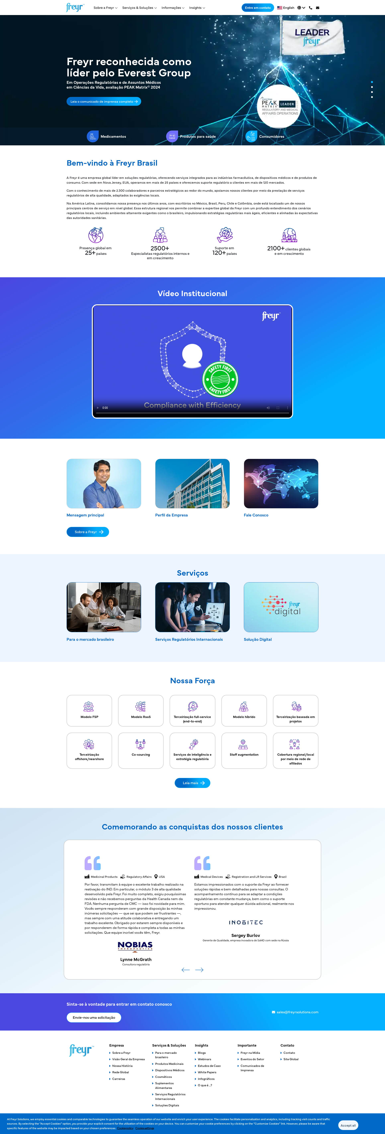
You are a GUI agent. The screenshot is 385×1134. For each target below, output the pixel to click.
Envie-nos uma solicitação (94, 1017)
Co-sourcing (141, 754)
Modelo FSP (89, 716)
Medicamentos (113, 136)
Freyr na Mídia (250, 1052)
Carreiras (118, 1078)
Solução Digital (258, 639)
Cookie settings (144, 1128)
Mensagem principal (85, 514)
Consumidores (271, 136)
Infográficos (206, 1078)
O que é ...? (205, 1085)
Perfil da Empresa (171, 514)
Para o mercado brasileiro (90, 639)
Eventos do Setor (252, 1059)
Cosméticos (163, 1076)
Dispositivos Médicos (169, 1070)
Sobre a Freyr (86, 531)
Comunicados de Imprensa (252, 1067)
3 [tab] (372, 92)
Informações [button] (171, 7)
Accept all (348, 1125)
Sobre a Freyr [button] (104, 7)
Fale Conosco (256, 514)
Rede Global (120, 1072)
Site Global (291, 1059)
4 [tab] (372, 97)
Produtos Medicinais (169, 1063)
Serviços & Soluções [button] (137, 7)
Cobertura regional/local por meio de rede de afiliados (295, 758)
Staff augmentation (244, 754)
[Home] (75, 7)
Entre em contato (258, 7)
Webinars (204, 1059)
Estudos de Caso (209, 1065)
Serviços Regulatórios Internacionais (189, 639)
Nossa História (122, 1065)
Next (199, 971)
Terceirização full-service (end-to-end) (192, 718)
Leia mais (190, 782)
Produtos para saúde (198, 136)
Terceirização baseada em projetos (295, 718)
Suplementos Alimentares (164, 1085)
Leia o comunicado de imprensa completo (102, 101)
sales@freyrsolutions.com (297, 1011)
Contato (289, 1052)
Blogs (202, 1052)
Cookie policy (125, 1128)
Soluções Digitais (167, 1105)
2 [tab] (372, 87)
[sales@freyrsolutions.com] (318, 7)
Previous (185, 971)
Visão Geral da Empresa (128, 1059)
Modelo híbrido (244, 716)
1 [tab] (372, 82)
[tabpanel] (192, 80)
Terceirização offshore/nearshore (89, 756)
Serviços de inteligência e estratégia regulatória (192, 756)
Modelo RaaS (141, 716)
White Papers (207, 1072)
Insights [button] (195, 7)
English (288, 7)
